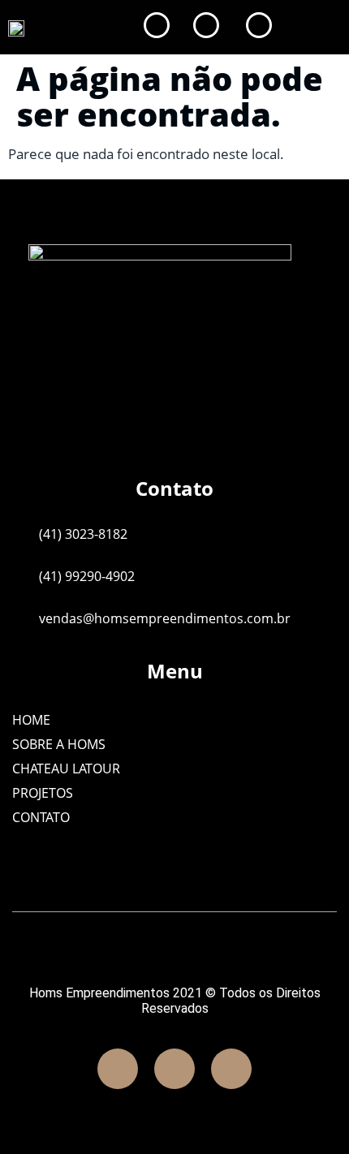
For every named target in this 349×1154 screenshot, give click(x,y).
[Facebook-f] (117, 1069)
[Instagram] (174, 1069)
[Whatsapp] (231, 1069)
